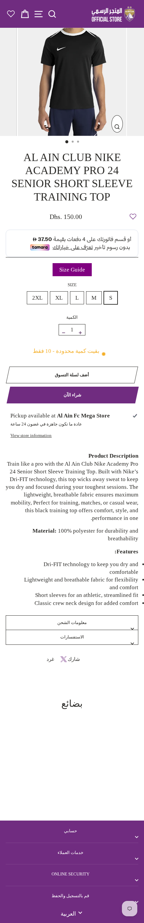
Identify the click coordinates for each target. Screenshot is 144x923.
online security (70, 873)
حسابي (70, 830)
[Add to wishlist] (133, 213)
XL (59, 298)
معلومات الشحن (72, 622)
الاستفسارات (72, 636)
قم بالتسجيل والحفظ (70, 895)
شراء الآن (72, 394)
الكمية (72, 317)
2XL (37, 298)
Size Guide (72, 269)
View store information (31, 435)
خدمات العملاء (70, 852)
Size (72, 284)
